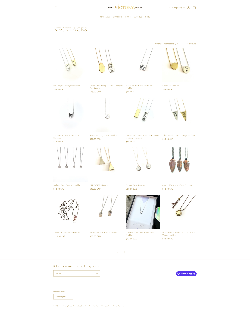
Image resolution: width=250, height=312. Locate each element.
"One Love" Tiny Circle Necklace (103, 135)
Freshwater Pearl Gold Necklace (103, 232)
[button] (56, 8)
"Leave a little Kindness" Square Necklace (139, 86)
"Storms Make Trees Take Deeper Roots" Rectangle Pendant (143, 136)
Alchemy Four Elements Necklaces (67, 185)
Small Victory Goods (66, 306)
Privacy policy (105, 306)
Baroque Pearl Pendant (135, 185)
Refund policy (93, 306)
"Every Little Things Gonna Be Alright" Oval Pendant (106, 86)
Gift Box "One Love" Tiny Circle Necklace (140, 233)
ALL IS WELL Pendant (99, 185)
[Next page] (132, 252)
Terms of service (118, 306)
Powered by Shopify (79, 306)
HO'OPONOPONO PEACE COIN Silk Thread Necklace (178, 233)
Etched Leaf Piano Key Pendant (66, 232)
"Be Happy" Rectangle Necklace (66, 85)
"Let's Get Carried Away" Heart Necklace (66, 136)
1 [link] (117, 251)
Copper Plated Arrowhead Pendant (177, 185)
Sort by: (158, 44)
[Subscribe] (97, 273)
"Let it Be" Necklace (170, 85)
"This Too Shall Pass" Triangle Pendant (178, 135)
